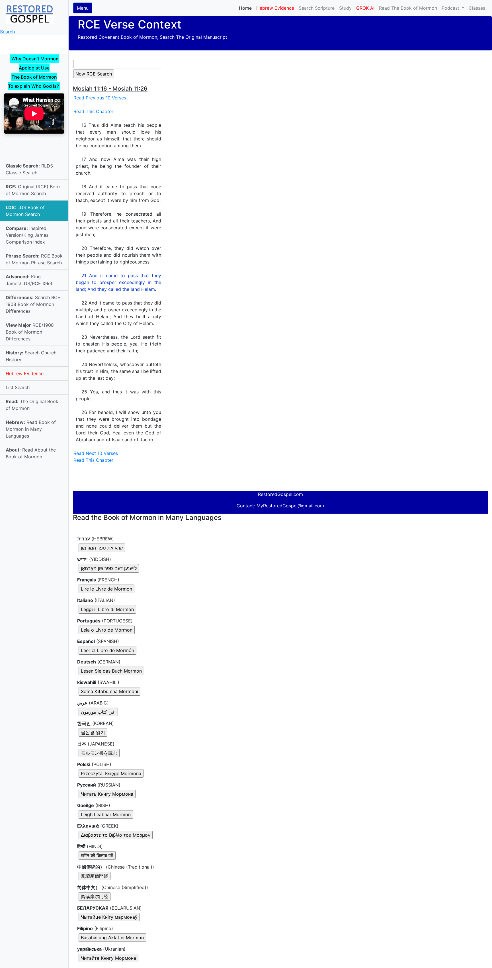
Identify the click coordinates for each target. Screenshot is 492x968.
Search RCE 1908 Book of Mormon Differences (33, 304)
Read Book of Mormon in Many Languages (31, 429)
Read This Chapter (93, 111)
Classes (477, 8)
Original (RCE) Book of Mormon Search (33, 190)
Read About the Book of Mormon (31, 453)
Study (345, 8)
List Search (18, 387)
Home (246, 8)
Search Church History (31, 356)
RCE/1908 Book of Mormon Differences (30, 332)
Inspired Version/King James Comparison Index (27, 235)
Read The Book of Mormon (408, 8)
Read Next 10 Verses (95, 453)
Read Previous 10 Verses (99, 98)
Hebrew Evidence (25, 373)
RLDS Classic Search (29, 169)
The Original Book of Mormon (32, 405)
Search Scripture (317, 8)
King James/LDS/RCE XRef (29, 280)
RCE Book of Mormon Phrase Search (34, 259)
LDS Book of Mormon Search (25, 211)
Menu (83, 8)
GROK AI (365, 8)
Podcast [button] (451, 8)
